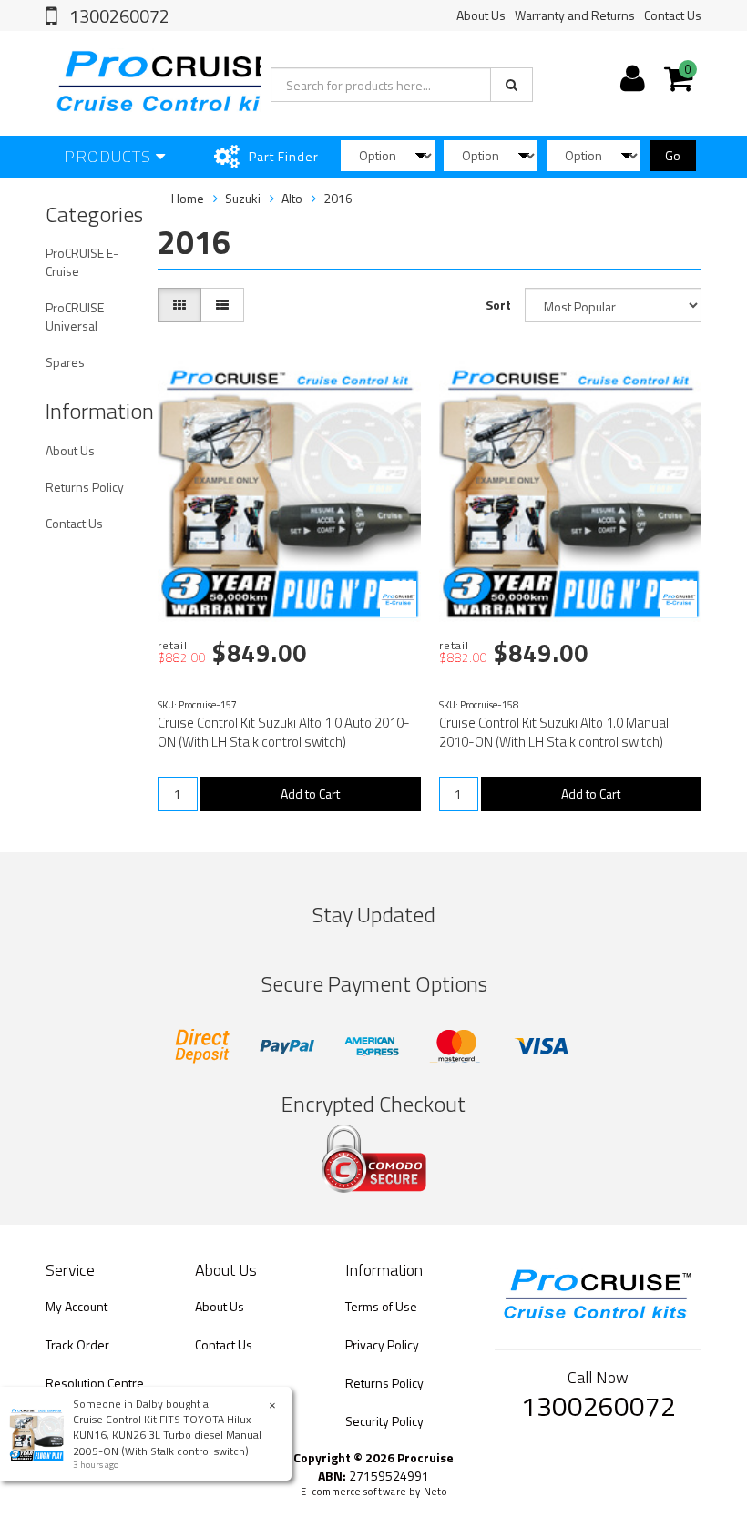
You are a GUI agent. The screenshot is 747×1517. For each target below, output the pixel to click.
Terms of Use (381, 1306)
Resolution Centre (95, 1382)
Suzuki (243, 198)
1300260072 (117, 16)
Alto (291, 198)
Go (672, 155)
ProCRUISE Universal (75, 316)
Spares (65, 362)
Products (110, 156)
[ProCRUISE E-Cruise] (398, 599)
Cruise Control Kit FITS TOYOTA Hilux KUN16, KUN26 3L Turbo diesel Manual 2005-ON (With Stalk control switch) (167, 1434)
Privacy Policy (382, 1344)
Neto (435, 1491)
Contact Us (672, 15)
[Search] (511, 84)
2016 (338, 198)
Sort (498, 304)
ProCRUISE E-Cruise (82, 261)
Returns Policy (85, 486)
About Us (481, 15)
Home (187, 198)
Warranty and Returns (575, 15)
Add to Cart (310, 793)
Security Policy (384, 1420)
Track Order (77, 1344)
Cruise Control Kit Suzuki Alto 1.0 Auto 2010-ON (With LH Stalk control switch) (284, 732)
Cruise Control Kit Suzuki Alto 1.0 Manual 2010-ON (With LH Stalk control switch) (554, 732)
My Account (76, 1306)
